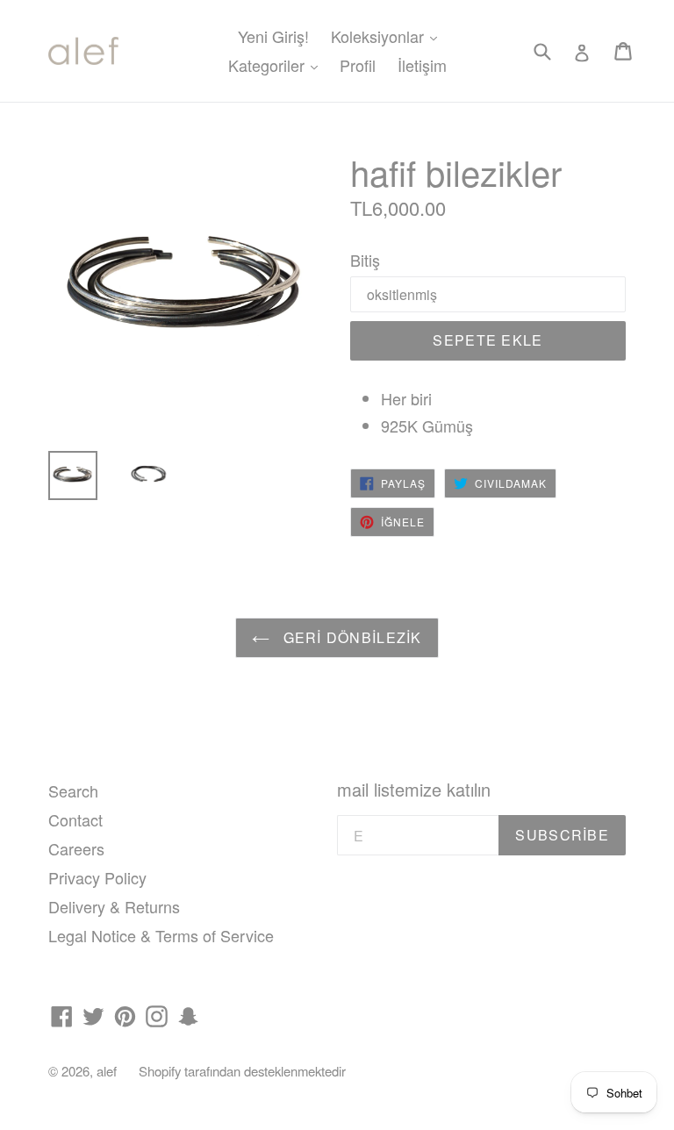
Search (73, 790)
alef (107, 1071)
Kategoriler (277, 64)
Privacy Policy (97, 877)
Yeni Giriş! (273, 36)
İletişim (422, 65)
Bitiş (365, 259)
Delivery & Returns (114, 906)
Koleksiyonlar (388, 35)
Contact (75, 819)
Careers (76, 848)
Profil (358, 65)
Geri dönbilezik (349, 637)
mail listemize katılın (414, 789)
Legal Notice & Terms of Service (161, 935)
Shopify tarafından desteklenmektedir (242, 1071)
